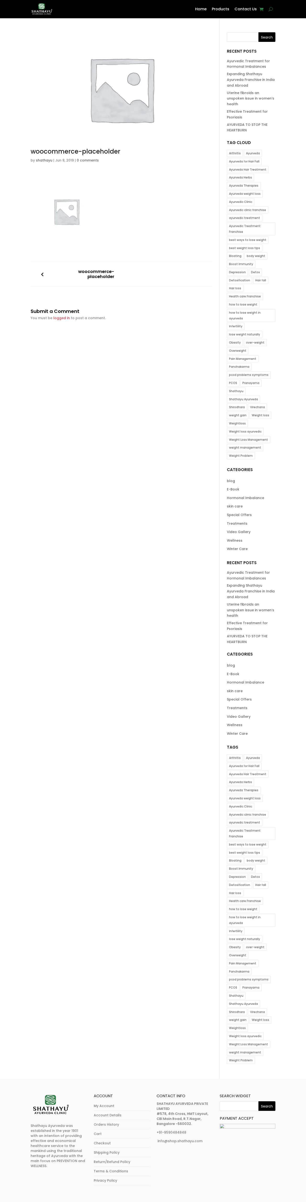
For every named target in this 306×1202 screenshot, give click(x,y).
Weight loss (260, 415)
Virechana (257, 407)
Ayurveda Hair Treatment (247, 169)
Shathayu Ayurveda (243, 399)
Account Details (107, 1115)
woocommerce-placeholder (96, 274)
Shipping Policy (107, 1152)
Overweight (237, 351)
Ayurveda (253, 153)
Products (220, 9)
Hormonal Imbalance (245, 497)
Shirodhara (237, 407)
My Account (104, 1105)
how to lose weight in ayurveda (245, 315)
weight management (245, 447)
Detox (255, 272)
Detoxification (239, 280)
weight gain (237, 415)
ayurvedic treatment (244, 218)
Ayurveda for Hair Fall (244, 161)
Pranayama (250, 383)
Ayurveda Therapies (243, 186)
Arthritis (235, 153)
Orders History (106, 1124)
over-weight (255, 342)
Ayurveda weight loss (245, 194)
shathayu (44, 160)
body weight (256, 256)
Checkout (102, 1143)
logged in (61, 318)
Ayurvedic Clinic (240, 202)
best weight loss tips (244, 248)
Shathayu (236, 391)
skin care (235, 506)
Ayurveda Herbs (240, 177)
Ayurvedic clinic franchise (247, 210)
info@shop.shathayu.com (180, 1141)
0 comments (88, 160)
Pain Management (242, 359)
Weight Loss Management (248, 440)
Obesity (235, 342)
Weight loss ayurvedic (245, 431)
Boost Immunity (241, 264)
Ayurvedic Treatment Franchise (245, 229)
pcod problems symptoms (248, 375)
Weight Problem (241, 456)
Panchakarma (239, 367)
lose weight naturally (244, 334)
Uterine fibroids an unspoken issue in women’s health (250, 98)
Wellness (234, 540)
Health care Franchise (245, 296)
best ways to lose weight (247, 240)
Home (201, 9)
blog (231, 481)
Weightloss (237, 423)
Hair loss (235, 288)
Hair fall (260, 280)
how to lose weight (243, 304)
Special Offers (239, 514)
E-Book (233, 489)
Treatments (237, 523)
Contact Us (246, 9)
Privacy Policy (105, 1180)
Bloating (235, 256)
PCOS (233, 383)
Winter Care (237, 548)
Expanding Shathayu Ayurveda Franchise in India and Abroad (251, 80)
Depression (237, 272)
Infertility (235, 326)
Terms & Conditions (111, 1171)
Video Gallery (239, 531)
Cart (98, 1133)
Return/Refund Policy (112, 1161)
